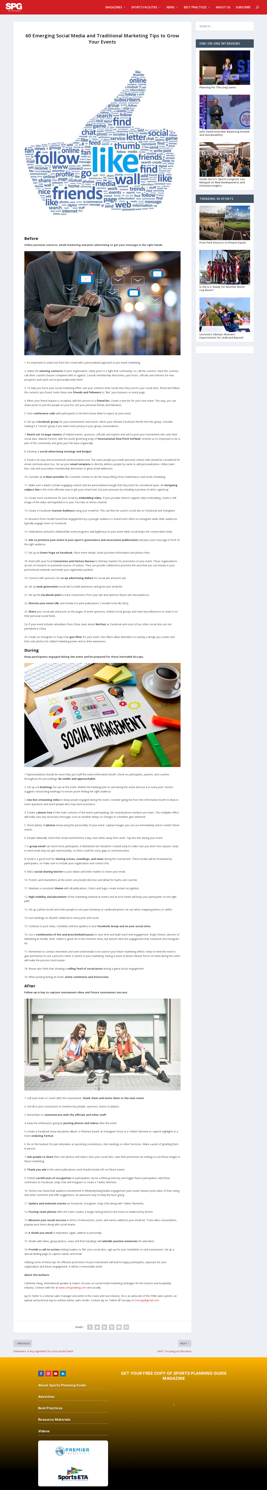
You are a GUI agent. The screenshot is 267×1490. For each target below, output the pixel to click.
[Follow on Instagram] (48, 1373)
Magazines (114, 7)
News (171, 7)
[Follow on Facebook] (41, 1373)
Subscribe (243, 7)
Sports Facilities (144, 7)
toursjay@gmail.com (147, 1300)
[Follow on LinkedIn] (63, 1373)
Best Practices (195, 7)
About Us (223, 7)
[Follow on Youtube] (55, 1373)
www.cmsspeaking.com (72, 1287)
